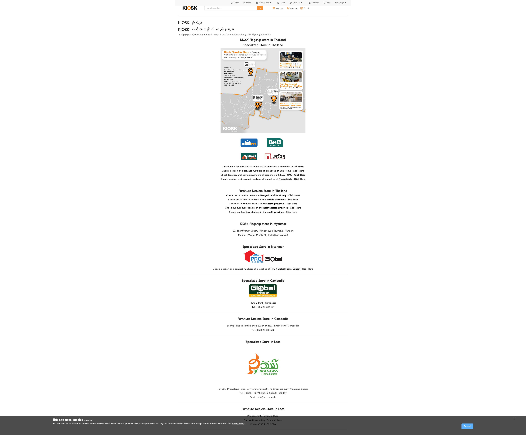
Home (236, 3)
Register (315, 3)
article (248, 3)
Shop (283, 3)
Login (328, 3)
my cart (279, 8)
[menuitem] (235, 3)
